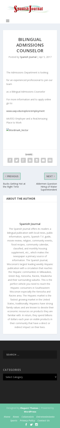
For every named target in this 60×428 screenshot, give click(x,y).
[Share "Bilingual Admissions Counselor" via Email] (43, 160)
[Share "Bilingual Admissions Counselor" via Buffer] (36, 160)
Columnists (28, 416)
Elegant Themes (29, 408)
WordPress (30, 411)
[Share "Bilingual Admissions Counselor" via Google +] (23, 160)
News (16, 416)
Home (7, 416)
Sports (13, 420)
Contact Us (44, 420)
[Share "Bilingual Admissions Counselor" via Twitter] (16, 160)
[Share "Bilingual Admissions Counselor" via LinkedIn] (30, 160)
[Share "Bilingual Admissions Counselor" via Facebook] (10, 160)
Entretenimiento (45, 416)
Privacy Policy (27, 420)
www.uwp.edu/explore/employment (25, 111)
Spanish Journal (28, 56)
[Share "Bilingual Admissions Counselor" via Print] (50, 160)
